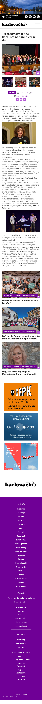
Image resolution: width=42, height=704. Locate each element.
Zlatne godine (21, 544)
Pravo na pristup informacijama (21, 598)
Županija (21, 513)
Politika (21, 516)
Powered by (21, 694)
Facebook (21, 666)
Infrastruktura (21, 578)
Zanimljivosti (20, 563)
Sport (21, 528)
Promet (21, 571)
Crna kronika (21, 567)
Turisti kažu (21, 540)
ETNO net (21, 555)
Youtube (21, 679)
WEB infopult (21, 551)
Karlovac (21, 509)
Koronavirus (21, 586)
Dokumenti (21, 607)
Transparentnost (21, 602)
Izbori (21, 582)
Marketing (21, 639)
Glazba (21, 575)
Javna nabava (21, 622)
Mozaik (21, 532)
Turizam (21, 524)
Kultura (12, 93)
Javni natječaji (21, 626)
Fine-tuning (21, 547)
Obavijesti (21, 536)
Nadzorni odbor (21, 618)
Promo (21, 559)
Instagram (20, 673)
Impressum (21, 643)
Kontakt (21, 647)
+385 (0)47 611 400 (20, 659)
